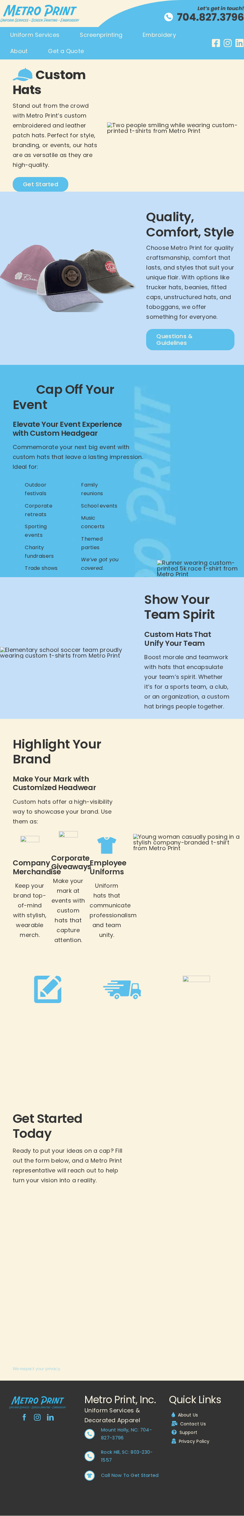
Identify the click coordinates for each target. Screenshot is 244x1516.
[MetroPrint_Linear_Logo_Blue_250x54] (37, 1399)
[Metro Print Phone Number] (189, 8)
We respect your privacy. (36, 1369)
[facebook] (24, 1417)
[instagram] (37, 1417)
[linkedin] (50, 1417)
